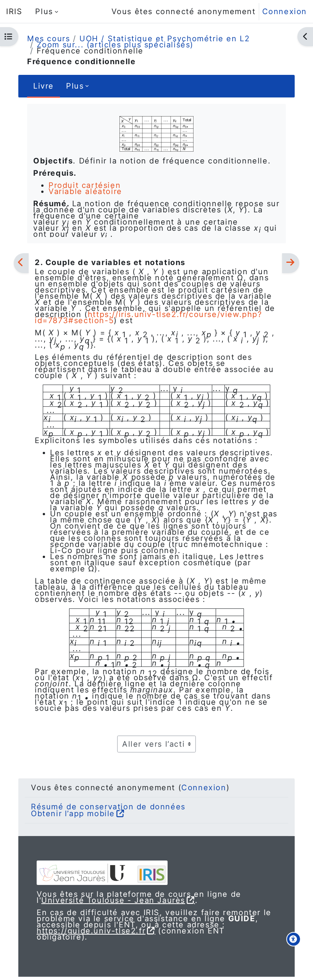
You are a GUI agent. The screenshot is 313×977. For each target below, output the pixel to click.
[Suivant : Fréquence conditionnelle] (290, 263)
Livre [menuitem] (43, 86)
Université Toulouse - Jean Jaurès (113, 900)
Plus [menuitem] (44, 11)
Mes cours (48, 38)
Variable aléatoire (85, 191)
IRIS (14, 11)
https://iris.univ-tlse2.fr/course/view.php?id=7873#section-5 (148, 317)
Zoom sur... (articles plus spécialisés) (115, 44)
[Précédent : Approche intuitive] (21, 263)
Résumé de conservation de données (108, 806)
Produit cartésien (84, 185)
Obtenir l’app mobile (73, 813)
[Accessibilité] (293, 939)
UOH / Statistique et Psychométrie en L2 (164, 38)
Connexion (284, 11)
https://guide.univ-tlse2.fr (91, 930)
